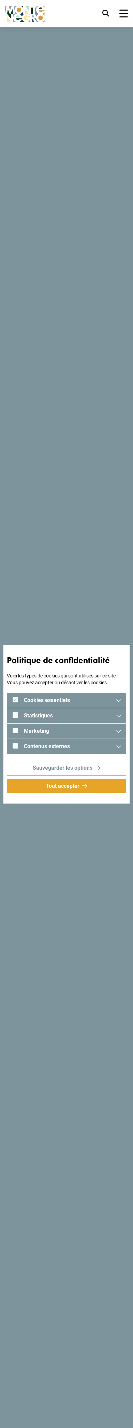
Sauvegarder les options (62, 768)
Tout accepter (62, 786)
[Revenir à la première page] (25, 14)
